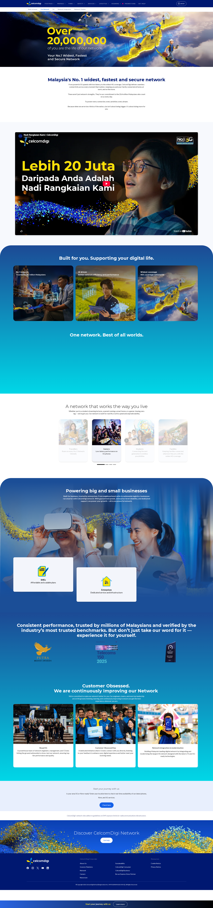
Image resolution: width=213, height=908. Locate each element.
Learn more (120, 904)
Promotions (130, 3)
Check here (106, 805)
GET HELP (142, 3)
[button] (49, 3)
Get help (106, 840)
